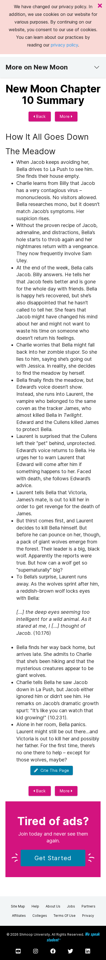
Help (35, 906)
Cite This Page (53, 770)
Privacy (88, 916)
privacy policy (64, 45)
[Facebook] (53, 951)
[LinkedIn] (88, 951)
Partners (88, 906)
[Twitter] (70, 951)
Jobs (71, 906)
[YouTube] (18, 951)
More (65, 116)
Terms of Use (65, 916)
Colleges (39, 916)
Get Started (53, 858)
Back (40, 116)
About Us (53, 906)
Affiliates (19, 916)
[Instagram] (35, 951)
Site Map (18, 906)
